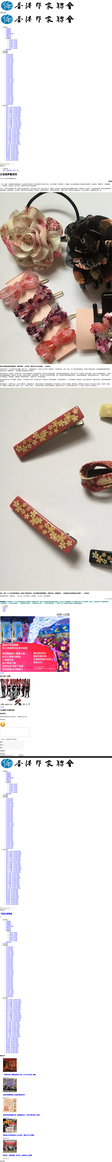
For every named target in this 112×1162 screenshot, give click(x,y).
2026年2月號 (9, 104)
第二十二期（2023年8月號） (13, 126)
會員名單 (8, 36)
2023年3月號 (9, 67)
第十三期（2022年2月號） (13, 140)
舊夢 (4, 611)
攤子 (4, 609)
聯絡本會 (8, 49)
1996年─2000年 (13, 43)
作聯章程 (8, 30)
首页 (4, 170)
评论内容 (2, 719)
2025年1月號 (9, 83)
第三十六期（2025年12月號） (14, 108)
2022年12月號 (9, 62)
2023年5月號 (9, 70)
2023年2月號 (9, 65)
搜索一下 (3, 165)
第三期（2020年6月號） (12, 156)
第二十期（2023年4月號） (13, 129)
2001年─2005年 (13, 44)
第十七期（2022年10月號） (13, 134)
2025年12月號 (9, 100)
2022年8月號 (9, 56)
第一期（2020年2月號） (12, 160)
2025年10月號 (9, 97)
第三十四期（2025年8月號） (13, 112)
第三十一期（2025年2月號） (13, 116)
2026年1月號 (9, 102)
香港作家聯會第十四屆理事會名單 (14, 1095)
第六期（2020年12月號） (13, 152)
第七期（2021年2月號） (12, 150)
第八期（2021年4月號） (12, 148)
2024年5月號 (9, 73)
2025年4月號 (9, 88)
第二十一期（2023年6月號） (13, 128)
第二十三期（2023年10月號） (14, 124)
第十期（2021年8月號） (12, 145)
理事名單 (8, 35)
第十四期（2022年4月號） (13, 139)
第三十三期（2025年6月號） (13, 113)
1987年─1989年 (13, 40)
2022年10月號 (9, 59)
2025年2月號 (9, 84)
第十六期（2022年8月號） (13, 136)
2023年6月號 (9, 72)
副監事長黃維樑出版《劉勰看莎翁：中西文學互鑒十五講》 (22, 1115)
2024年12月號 (9, 81)
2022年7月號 (9, 54)
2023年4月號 (9, 68)
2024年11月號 (9, 80)
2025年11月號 (9, 99)
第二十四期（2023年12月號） (14, 123)
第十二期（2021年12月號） (13, 142)
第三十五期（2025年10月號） (14, 110)
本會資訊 (5, 51)
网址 (1, 747)
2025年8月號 (9, 94)
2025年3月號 (9, 86)
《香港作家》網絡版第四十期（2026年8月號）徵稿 (19, 1074)
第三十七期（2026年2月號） (13, 107)
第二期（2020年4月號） (12, 158)
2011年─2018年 (13, 48)
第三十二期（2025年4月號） (13, 115)
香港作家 (9, 170)
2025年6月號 (9, 91)
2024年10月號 (9, 78)
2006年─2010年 (13, 46)
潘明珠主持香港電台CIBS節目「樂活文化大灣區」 (19, 1135)
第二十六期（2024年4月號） (13, 120)
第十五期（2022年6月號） (13, 137)
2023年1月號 (9, 64)
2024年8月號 (9, 76)
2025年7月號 (9, 92)
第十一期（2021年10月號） (13, 144)
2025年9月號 (9, 96)
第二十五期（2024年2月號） (13, 121)
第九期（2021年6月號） (12, 147)
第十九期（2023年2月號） (13, 131)
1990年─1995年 (13, 41)
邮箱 (1, 745)
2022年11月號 (9, 60)
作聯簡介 (8, 28)
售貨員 (5, 607)
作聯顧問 (8, 32)
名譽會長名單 (9, 33)
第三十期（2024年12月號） (13, 118)
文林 (14, 170)
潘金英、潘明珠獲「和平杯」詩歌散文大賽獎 (17, 1155)
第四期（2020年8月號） (12, 155)
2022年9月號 (9, 57)
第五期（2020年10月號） (13, 153)
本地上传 (21, 755)
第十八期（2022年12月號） (13, 132)
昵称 (1, 742)
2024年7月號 (9, 75)
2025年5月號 (9, 89)
